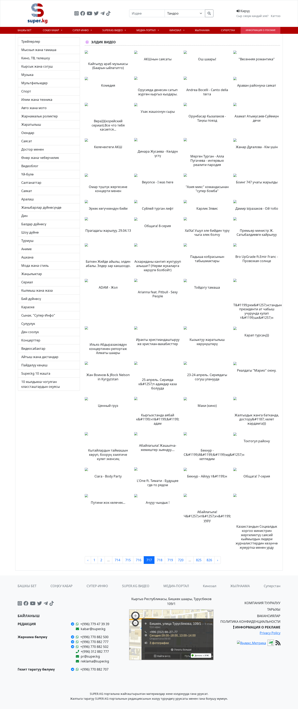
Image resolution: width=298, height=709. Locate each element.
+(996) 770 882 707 (94, 669)
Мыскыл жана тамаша (38, 50)
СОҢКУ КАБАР (51, 30)
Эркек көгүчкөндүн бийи (108, 208)
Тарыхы (273, 609)
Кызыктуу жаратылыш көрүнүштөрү (207, 341)
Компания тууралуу (262, 603)
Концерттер (30, 340)
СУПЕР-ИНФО (81, 30)
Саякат (26, 191)
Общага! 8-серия (157, 226)
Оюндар (27, 133)
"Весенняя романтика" (257, 59)
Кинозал (175, 30)
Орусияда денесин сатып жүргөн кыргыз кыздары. (158, 92)
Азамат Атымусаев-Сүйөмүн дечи (257, 118)
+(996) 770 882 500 (94, 637)
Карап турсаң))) (256, 335)
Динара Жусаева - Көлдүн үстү (158, 153)
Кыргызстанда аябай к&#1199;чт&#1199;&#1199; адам (157, 419)
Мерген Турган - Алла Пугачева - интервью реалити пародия (207, 160)
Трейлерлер (30, 41)
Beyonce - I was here (157, 182)
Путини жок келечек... (108, 502)
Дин (24, 216)
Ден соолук (30, 332)
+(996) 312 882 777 (95, 651)
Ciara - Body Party (108, 476)
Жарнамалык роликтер (39, 116)
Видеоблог (29, 166)
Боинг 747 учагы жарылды (257, 182)
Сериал (27, 282)
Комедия (108, 85)
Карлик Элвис (207, 208)
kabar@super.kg (93, 629)
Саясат (26, 141)
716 (138, 560)
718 (159, 560)
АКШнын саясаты (158, 59)
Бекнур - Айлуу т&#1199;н (207, 476)
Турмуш (27, 240)
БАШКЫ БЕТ (24, 30)
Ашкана (27, 257)
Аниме (26, 249)
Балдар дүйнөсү (33, 224)
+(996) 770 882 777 (94, 642)
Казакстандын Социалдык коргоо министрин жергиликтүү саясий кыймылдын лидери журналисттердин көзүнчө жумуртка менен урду (257, 537)
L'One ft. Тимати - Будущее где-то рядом (157, 482)
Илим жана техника (36, 99)
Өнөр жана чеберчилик (40, 157)
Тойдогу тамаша (207, 287)
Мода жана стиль (35, 265)
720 (180, 560)
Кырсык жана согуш (37, 66)
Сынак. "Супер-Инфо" (38, 315)
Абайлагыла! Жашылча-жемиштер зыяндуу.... (157, 447)
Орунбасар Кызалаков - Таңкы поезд (207, 118)
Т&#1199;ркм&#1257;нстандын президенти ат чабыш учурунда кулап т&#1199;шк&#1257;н (257, 311)
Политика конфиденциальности (250, 621)
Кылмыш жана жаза (37, 290)
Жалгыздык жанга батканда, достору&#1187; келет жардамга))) (257, 419)
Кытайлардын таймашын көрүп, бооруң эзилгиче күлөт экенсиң (108, 454)
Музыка (27, 74)
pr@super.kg (90, 656)
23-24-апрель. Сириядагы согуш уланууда (207, 377)
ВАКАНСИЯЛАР (268, 616)
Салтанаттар (31, 182)
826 (209, 560)
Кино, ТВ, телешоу (35, 58)
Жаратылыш (31, 124)
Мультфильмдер (34, 83)
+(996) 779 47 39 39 (94, 624)
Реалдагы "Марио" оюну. (256, 370)
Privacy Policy (270, 633)
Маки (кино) (207, 405)
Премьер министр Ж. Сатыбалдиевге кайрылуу (257, 232)
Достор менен (32, 149)
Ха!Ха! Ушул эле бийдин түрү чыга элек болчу (207, 232)
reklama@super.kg (95, 661)
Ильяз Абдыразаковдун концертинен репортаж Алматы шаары (108, 348)
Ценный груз (108, 405)
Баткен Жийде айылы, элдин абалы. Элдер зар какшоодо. (108, 263)
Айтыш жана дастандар (39, 357)
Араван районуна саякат (256, 85)
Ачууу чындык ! (157, 502)
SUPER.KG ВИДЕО (112, 30)
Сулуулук (28, 323)
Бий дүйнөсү (31, 299)
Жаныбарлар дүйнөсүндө (41, 207)
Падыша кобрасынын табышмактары (207, 258)
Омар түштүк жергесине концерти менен (108, 189)
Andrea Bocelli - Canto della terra (207, 92)
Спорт (26, 91)
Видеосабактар (33, 348)
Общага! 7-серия (256, 476)
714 (117, 560)
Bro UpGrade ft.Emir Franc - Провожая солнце (256, 258)
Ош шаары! (207, 59)
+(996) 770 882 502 (94, 646)
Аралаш (27, 199)
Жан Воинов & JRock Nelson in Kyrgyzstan (108, 377)
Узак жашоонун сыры (158, 111)
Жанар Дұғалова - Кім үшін (257, 147)
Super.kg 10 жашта (35, 373)
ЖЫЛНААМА (202, 30)
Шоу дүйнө (30, 232)
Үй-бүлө (27, 174)
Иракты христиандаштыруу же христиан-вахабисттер (157, 341)
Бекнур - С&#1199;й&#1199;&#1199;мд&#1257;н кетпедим (214, 454)
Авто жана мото (34, 108)
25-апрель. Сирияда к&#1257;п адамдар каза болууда (157, 383)
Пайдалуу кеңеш (34, 365)
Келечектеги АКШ (108, 147)
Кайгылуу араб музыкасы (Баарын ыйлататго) (108, 66)
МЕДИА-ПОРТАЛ (146, 30)
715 (128, 560)
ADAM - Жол (108, 287)
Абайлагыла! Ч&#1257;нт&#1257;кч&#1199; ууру (207, 516)
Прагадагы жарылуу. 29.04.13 (108, 230)
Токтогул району (257, 441)
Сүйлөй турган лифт (158, 208)
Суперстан (228, 30)
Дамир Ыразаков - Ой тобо (256, 208)
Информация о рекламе (260, 30)
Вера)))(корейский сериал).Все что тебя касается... (108, 125)
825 (199, 560)
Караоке (27, 307)
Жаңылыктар (31, 274)
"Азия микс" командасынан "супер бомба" (207, 189)
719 (170, 560)
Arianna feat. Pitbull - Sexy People (158, 294)
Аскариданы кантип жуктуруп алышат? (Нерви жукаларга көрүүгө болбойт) (157, 265)
